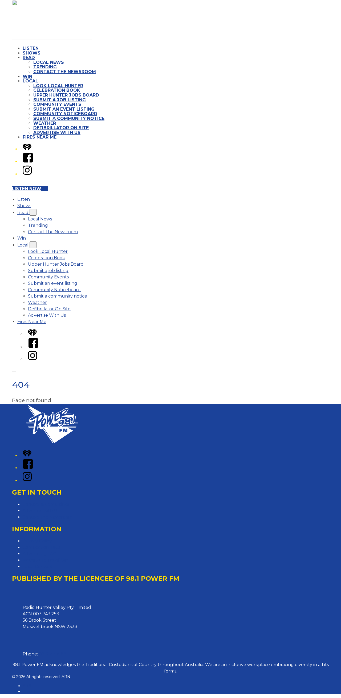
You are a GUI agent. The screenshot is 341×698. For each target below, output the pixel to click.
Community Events (57, 104)
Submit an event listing (64, 109)
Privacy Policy (37, 541)
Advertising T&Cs (40, 553)
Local (30, 80)
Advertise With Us (56, 132)
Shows (31, 53)
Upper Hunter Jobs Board (66, 95)
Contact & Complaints (46, 504)
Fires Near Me (39, 137)
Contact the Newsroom (64, 71)
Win (27, 76)
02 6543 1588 (53, 654)
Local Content (38, 566)
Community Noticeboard (65, 113)
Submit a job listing (59, 99)
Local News (48, 62)
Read (29, 57)
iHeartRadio (34, 691)
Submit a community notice (68, 118)
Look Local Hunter (58, 85)
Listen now (26, 188)
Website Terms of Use (46, 560)
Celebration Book (56, 90)
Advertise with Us (41, 510)
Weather (44, 123)
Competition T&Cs (41, 547)
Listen (31, 48)
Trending (45, 66)
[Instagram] (27, 174)
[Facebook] (28, 161)
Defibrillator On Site (61, 127)
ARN (27, 685)
